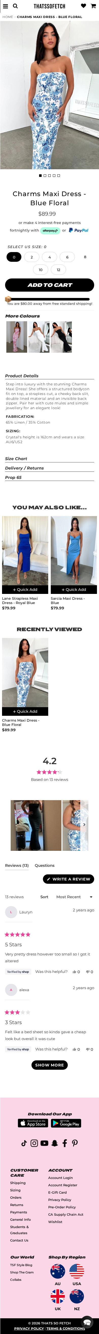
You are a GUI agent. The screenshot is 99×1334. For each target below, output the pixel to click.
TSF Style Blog (21, 1265)
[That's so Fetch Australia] (57, 1271)
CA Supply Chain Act (65, 1214)
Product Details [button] (22, 375)
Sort (44, 896)
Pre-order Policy (62, 1207)
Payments (18, 1212)
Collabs (15, 1280)
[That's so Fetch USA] (76, 1271)
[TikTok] (24, 1144)
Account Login (60, 1178)
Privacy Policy (59, 1200)
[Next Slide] (84, 825)
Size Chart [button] (16, 458)
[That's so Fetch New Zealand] (76, 1296)
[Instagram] (34, 1144)
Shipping (18, 1183)
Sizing (15, 1190)
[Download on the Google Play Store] (66, 1126)
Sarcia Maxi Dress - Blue (68, 600)
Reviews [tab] (17, 866)
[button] (14, 257)
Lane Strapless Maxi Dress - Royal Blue (20, 600)
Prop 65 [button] (13, 477)
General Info (20, 1220)
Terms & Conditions (65, 1328)
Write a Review (72, 880)
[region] (49, 825)
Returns (16, 1205)
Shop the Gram (22, 1272)
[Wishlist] (83, 6)
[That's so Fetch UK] (57, 1296)
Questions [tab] (45, 866)
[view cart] (93, 6)
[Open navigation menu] (5, 6)
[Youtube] (44, 1144)
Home (8, 17)
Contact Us (19, 1240)
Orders (16, 1197)
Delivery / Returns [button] (24, 468)
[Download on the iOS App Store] (33, 1126)
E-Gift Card (57, 1192)
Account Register (62, 1185)
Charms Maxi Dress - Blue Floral (49, 17)
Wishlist (55, 1222)
